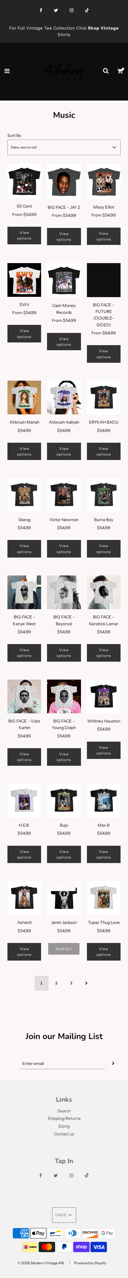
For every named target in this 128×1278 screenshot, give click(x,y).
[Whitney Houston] (104, 696)
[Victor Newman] (64, 495)
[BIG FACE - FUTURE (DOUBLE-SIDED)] (104, 280)
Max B (104, 825)
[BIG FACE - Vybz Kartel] (24, 696)
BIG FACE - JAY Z (64, 207)
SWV (24, 304)
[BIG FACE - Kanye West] (24, 592)
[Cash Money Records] (64, 280)
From (24, 214)
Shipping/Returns (64, 1118)
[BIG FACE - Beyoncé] (64, 592)
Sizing (64, 1126)
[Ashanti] (24, 898)
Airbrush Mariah (24, 422)
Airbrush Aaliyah (64, 422)
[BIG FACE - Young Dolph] (64, 696)
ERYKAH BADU (103, 422)
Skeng (24, 519)
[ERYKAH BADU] (104, 397)
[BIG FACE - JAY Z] (64, 182)
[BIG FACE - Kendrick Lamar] (104, 592)
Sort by (14, 135)
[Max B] (104, 800)
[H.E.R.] (24, 800)
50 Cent (24, 206)
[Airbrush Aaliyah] (64, 397)
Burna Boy (103, 519)
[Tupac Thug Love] (104, 898)
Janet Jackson (64, 922)
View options (24, 235)
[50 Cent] (24, 181)
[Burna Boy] (104, 495)
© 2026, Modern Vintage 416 (41, 1263)
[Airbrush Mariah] (24, 397)
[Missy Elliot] (104, 181)
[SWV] (24, 280)
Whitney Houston (103, 721)
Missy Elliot (103, 207)
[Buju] (64, 800)
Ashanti (24, 922)
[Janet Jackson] (64, 898)
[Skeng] (24, 495)
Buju (64, 825)
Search (64, 1111)
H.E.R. (24, 825)
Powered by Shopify (90, 1263)
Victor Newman (64, 519)
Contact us (64, 1134)
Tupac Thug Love (104, 922)
